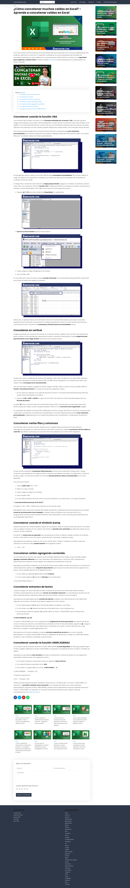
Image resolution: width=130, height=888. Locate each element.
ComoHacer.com (20, 2)
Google (67, 837)
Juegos (67, 847)
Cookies (98, 2)
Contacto (91, 2)
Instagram (68, 841)
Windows (67, 880)
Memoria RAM (68, 851)
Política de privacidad (110, 2)
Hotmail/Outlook (69, 839)
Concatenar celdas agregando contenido (31, 104)
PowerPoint (68, 864)
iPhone (67, 845)
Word (66, 882)
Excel (15, 5)
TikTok (66, 874)
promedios (52, 60)
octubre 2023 (17, 813)
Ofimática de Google (70, 860)
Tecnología (68, 870)
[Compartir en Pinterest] (23, 697)
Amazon (67, 815)
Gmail (66, 835)
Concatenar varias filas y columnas (29, 99)
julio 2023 (16, 819)
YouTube (67, 884)
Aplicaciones (68, 819)
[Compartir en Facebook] (15, 697)
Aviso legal (82, 2)
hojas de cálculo (34, 692)
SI (20, 125)
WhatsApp (68, 878)
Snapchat (67, 868)
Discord (67, 827)
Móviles (67, 856)
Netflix (66, 858)
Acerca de (74, 2)
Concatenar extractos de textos (28, 106)
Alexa (66, 813)
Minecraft (67, 853)
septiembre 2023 (18, 815)
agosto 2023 (17, 817)
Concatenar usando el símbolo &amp (30, 101)
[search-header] (53, 2)
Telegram (67, 872)
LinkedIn (67, 849)
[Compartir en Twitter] (19, 697)
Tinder (66, 876)
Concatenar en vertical (26, 97)
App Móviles (68, 821)
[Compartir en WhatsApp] (28, 697)
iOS (66, 843)
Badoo (67, 825)
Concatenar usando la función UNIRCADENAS (32, 109)
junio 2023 (16, 821)
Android (67, 817)
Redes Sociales (69, 866)
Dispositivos (68, 829)
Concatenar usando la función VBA (29, 94)
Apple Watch (68, 823)
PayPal (67, 862)
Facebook (67, 833)
